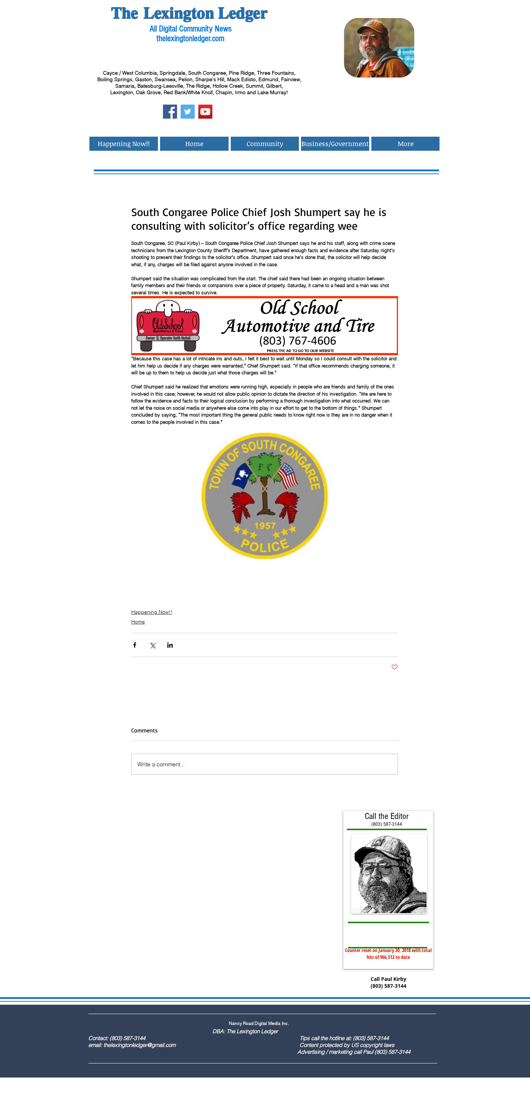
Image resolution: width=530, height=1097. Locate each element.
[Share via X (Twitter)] (152, 645)
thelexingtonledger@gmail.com (139, 1044)
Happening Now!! (151, 612)
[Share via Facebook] (134, 645)
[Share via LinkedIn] (170, 645)
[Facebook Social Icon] (170, 112)
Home (138, 621)
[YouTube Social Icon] (205, 112)
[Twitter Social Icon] (188, 112)
